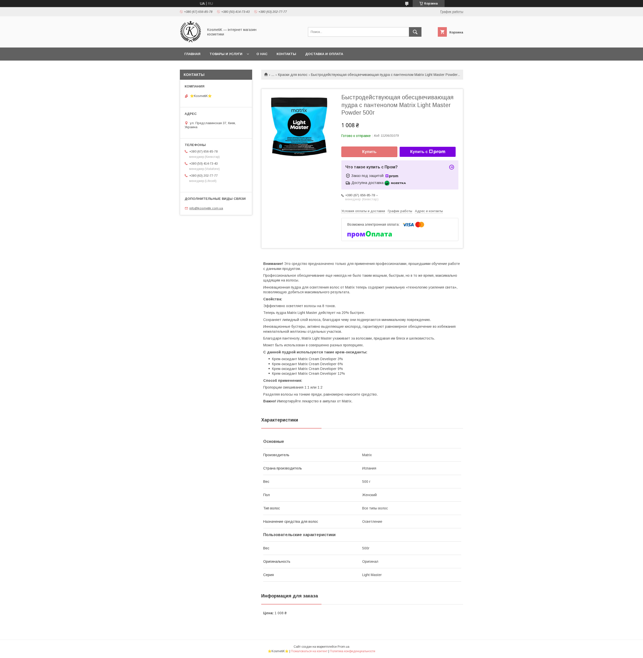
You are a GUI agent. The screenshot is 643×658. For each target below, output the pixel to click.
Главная (192, 54)
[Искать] (415, 32)
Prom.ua (343, 646)
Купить (369, 152)
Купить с (419, 152)
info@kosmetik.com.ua (206, 208)
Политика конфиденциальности (352, 651)
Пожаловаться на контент (309, 651)
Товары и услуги (225, 54)
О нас (261, 54)
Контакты (286, 54)
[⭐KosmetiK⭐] (190, 41)
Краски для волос (292, 75)
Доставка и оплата (324, 54)
